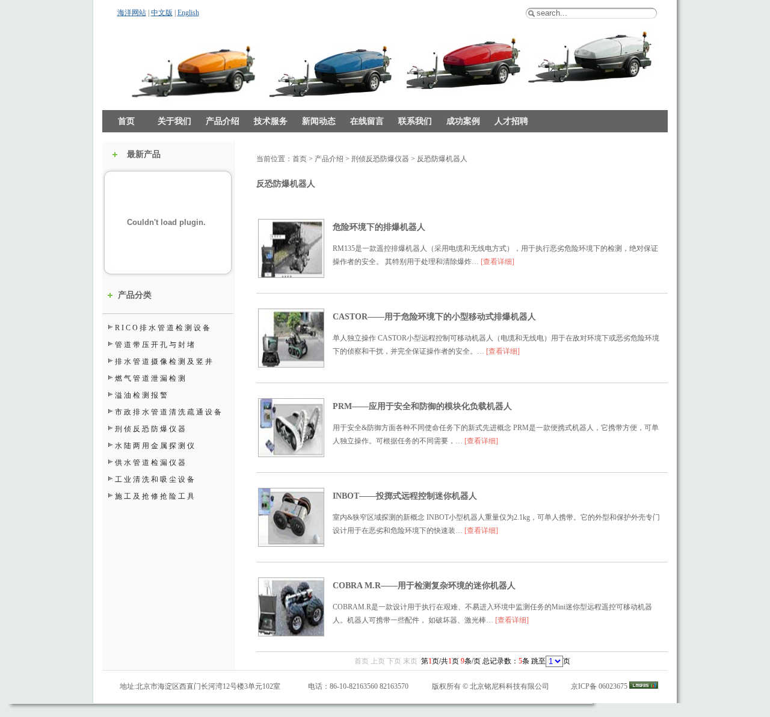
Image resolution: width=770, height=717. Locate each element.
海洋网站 (131, 12)
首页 (126, 121)
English (188, 12)
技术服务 (271, 121)
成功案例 (463, 121)
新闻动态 (319, 121)
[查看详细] (497, 261)
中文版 (162, 12)
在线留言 (367, 121)
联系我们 (415, 121)
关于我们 (174, 121)
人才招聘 (511, 121)
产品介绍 (222, 121)
